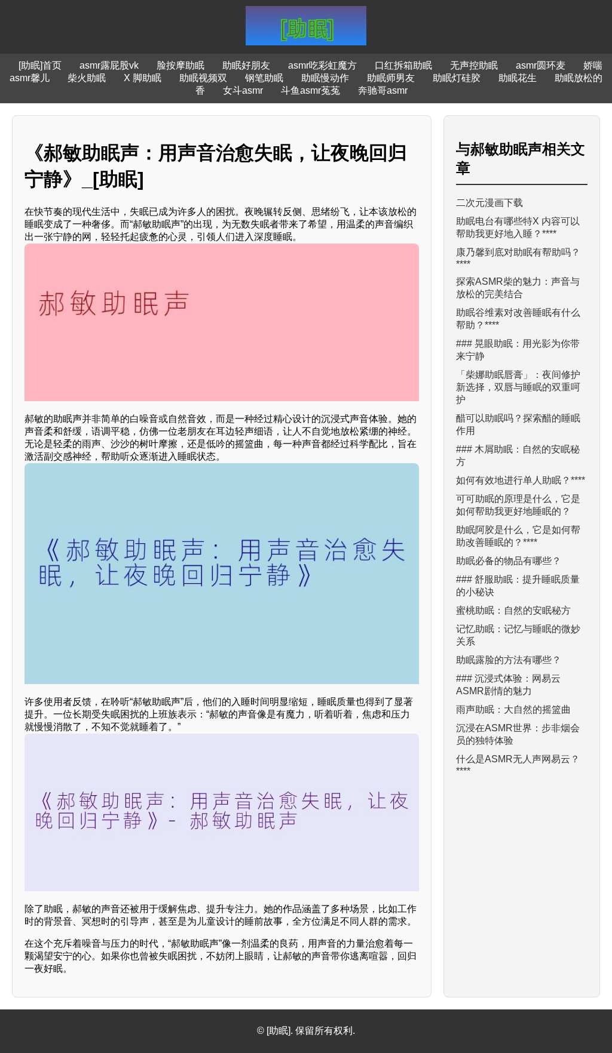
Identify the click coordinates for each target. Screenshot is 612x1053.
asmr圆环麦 (540, 65)
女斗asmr (243, 90)
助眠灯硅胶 (457, 78)
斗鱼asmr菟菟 (310, 90)
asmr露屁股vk (109, 65)
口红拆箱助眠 (403, 65)
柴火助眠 (87, 78)
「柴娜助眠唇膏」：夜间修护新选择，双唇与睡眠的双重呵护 (518, 387)
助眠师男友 (391, 78)
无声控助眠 (474, 65)
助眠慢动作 (325, 78)
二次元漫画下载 (489, 203)
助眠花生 (517, 78)
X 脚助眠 (142, 78)
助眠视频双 (203, 78)
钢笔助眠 (264, 78)
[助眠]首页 (40, 65)
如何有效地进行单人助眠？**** (520, 480)
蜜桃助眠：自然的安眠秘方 (513, 610)
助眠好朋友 (246, 65)
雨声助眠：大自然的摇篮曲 (513, 709)
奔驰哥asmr (383, 90)
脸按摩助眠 (180, 65)
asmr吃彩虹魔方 (322, 65)
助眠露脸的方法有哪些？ (508, 660)
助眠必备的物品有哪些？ (508, 561)
